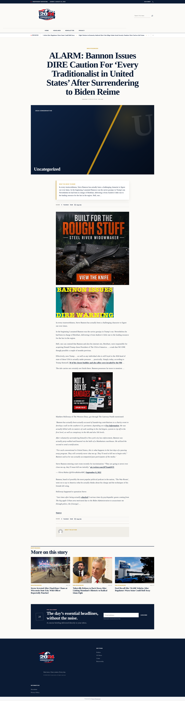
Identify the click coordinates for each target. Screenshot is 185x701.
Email (71, 204)
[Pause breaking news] (152, 35)
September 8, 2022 (93, 472)
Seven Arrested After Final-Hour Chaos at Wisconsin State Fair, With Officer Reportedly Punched (49, 590)
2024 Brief (147, 1)
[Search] (152, 16)
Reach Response (95, 699)
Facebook (66, 204)
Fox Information (112, 426)
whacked (84, 497)
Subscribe (144, 615)
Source (59, 513)
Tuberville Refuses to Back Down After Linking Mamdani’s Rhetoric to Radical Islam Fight (90, 590)
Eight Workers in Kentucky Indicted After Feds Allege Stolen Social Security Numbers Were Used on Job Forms (93, 35)
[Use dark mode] (153, 1)
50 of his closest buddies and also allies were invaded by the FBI (95, 363)
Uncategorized (92, 48)
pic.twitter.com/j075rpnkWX (102, 467)
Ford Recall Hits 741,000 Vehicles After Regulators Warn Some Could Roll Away (132, 589)
